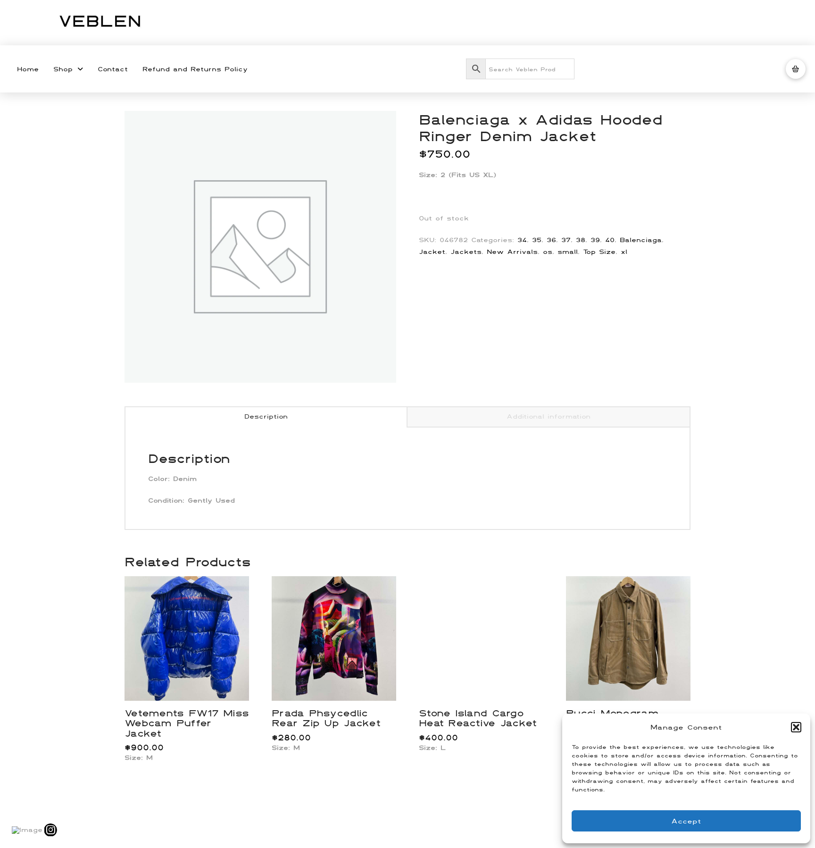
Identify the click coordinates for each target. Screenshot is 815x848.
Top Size (599, 251)
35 (536, 239)
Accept (686, 821)
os (547, 251)
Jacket (432, 251)
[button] (796, 727)
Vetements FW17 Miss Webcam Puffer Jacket (187, 723)
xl (624, 251)
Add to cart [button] (191, 683)
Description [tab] (266, 416)
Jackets (466, 251)
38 (580, 239)
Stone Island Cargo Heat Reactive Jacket (478, 718)
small (567, 251)
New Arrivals (512, 251)
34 (522, 239)
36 (551, 239)
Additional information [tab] (548, 416)
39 (595, 239)
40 (610, 239)
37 (566, 239)
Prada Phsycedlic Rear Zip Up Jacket (326, 718)
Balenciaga (641, 239)
